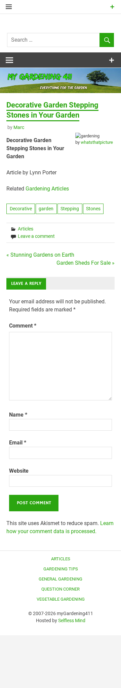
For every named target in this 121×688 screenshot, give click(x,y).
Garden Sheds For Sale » (85, 263)
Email (17, 442)
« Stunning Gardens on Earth (40, 255)
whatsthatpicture (97, 142)
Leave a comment (36, 236)
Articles (25, 228)
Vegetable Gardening (61, 599)
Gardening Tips (60, 568)
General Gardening (60, 579)
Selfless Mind (71, 620)
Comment (22, 325)
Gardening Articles (47, 188)
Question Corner (60, 589)
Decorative (21, 208)
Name (18, 415)
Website (19, 471)
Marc (18, 127)
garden (46, 208)
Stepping (70, 208)
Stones (93, 208)
